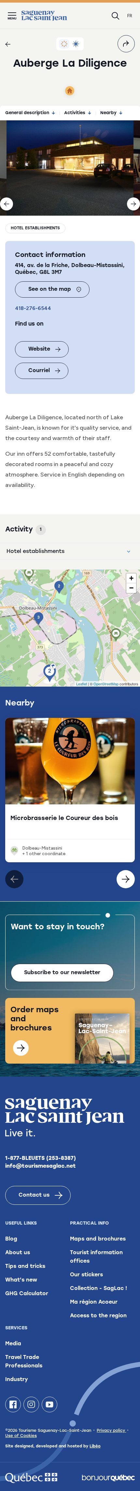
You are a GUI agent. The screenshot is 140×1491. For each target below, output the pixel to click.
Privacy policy (111, 1431)
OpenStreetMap (106, 683)
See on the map (49, 289)
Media (13, 1344)
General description (27, 113)
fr (129, 16)
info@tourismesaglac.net (40, 1166)
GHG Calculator (26, 1293)
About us (17, 1253)
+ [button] (131, 578)
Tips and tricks (25, 1266)
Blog (11, 1239)
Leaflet (81, 683)
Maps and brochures (98, 1239)
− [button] (131, 588)
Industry (16, 1379)
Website (39, 349)
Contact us (34, 1195)
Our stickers (86, 1275)
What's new (21, 1280)
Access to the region (98, 1316)
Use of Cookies (21, 1436)
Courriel (39, 370)
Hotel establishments (35, 228)
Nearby (108, 113)
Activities (74, 113)
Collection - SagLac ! (98, 1288)
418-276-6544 (33, 308)
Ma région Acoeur (94, 1302)
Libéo (95, 1446)
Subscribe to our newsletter (62, 972)
